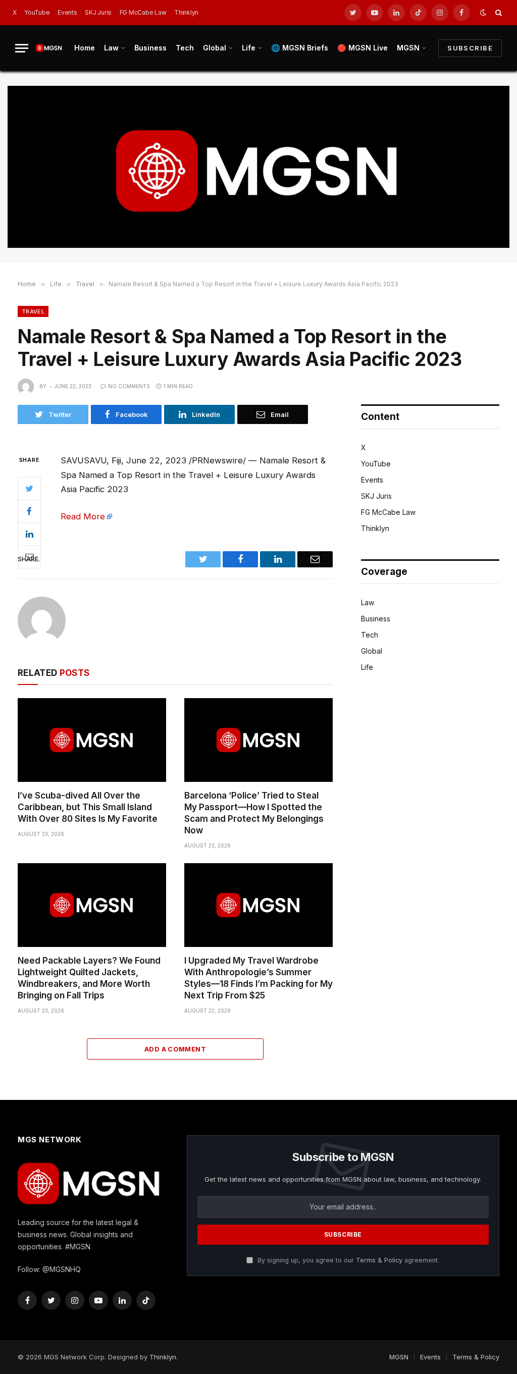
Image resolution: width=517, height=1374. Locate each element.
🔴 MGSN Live (362, 47)
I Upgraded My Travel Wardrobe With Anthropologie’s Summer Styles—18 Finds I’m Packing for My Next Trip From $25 (258, 978)
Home (84, 47)
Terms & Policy (379, 1260)
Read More (83, 516)
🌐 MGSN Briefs (299, 47)
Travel (33, 311)
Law (111, 47)
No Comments (129, 386)
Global (214, 47)
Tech (185, 47)
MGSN (408, 47)
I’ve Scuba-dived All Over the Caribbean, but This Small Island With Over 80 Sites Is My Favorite (88, 807)
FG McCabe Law (143, 12)
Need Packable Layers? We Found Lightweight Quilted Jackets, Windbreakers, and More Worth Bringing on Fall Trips (89, 978)
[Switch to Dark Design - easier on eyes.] (483, 12)
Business (150, 47)
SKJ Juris (98, 12)
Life (248, 47)
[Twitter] (29, 488)
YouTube (36, 12)
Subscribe (470, 48)
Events (67, 12)
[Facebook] (29, 511)
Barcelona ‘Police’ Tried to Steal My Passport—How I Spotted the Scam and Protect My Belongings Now (254, 812)
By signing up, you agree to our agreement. (347, 1260)
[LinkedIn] (29, 534)
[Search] (497, 13)
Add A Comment (175, 1049)
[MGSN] (49, 47)
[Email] (29, 556)
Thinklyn (186, 12)
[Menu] (21, 48)
